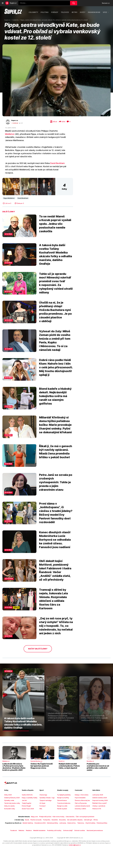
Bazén (27, 820)
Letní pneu (62, 823)
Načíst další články (37, 649)
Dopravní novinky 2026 (100, 800)
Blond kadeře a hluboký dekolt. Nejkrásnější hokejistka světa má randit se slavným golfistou (55, 396)
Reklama (21, 830)
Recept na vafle (62, 806)
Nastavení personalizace (95, 830)
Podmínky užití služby (54, 830)
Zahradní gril (88, 820)
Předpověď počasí (45, 816)
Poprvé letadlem (80, 798)
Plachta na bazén (35, 820)
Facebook (13, 830)
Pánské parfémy (102, 823)
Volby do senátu (9, 806)
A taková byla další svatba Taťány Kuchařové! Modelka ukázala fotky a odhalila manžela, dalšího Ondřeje (55, 254)
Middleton (9, 134)
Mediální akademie (39, 830)
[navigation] (2, 3)
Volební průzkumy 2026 (12, 798)
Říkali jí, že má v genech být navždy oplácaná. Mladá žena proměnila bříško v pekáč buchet (55, 451)
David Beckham (57, 163)
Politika (45, 12)
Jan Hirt (24, 800)
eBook (55, 121)
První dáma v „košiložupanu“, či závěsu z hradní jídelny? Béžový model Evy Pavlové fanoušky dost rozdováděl (55, 513)
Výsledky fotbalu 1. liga (47, 798)
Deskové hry (71, 823)
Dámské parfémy (52, 823)
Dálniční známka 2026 (99, 798)
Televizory (80, 823)
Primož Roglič (26, 806)
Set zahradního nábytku (75, 820)
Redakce (29, 830)
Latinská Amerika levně (82, 806)
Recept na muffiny (63, 798)
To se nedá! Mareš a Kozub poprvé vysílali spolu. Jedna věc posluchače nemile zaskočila (55, 224)
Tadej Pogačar (26, 803)
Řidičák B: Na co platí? (99, 803)
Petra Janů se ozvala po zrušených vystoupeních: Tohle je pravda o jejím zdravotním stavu (55, 482)
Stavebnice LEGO (40, 823)
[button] (56, 80)
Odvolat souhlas (79, 830)
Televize (65, 12)
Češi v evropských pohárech (85, 816)
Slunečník (55, 820)
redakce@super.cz (75, 845)
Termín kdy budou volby (12, 803)
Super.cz (14, 120)
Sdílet (63, 121)
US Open (42, 803)
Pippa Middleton (9, 198)
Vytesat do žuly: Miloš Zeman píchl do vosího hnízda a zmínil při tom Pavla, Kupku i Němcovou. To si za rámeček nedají (54, 341)
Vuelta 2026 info (27, 795)
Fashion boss (94, 12)
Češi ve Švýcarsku (81, 803)
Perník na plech (62, 809)
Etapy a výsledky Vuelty (29, 798)
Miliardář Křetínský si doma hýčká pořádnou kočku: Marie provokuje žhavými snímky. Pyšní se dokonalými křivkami (55, 425)
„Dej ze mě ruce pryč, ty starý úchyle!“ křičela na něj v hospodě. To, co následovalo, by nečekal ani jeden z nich (56, 626)
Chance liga (43, 795)
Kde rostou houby (58, 816)
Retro (74, 12)
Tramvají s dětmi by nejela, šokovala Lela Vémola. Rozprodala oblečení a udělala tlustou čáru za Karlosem (53, 599)
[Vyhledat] (73, 3)
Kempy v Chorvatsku (81, 795)
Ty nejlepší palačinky (64, 795)
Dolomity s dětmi (80, 809)
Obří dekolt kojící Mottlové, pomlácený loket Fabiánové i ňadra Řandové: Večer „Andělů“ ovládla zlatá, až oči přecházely (55, 570)
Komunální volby (9, 809)
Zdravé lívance (62, 800)
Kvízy (82, 12)
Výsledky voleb (9, 800)
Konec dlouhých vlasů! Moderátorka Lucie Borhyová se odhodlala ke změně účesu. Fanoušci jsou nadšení (55, 540)
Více (105, 12)
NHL (41, 809)
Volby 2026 (8, 795)
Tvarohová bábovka (63, 803)
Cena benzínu (70, 816)
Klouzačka (62, 820)
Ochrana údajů (68, 830)
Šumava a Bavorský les (82, 800)
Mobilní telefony (28, 823)
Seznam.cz (106, 3)
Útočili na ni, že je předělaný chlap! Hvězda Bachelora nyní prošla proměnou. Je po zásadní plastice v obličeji (55, 312)
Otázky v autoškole (98, 806)
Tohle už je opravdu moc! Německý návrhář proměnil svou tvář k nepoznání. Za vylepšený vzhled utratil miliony (56, 283)
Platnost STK (96, 809)
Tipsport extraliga (45, 800)
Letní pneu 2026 (97, 795)
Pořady (54, 12)
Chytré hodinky (90, 823)
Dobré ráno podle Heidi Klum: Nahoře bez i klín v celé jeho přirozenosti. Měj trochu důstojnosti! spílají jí (56, 367)
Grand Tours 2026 (28, 809)
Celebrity (33, 12)
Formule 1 (43, 806)
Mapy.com (34, 816)
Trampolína (46, 820)
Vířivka (95, 820)
